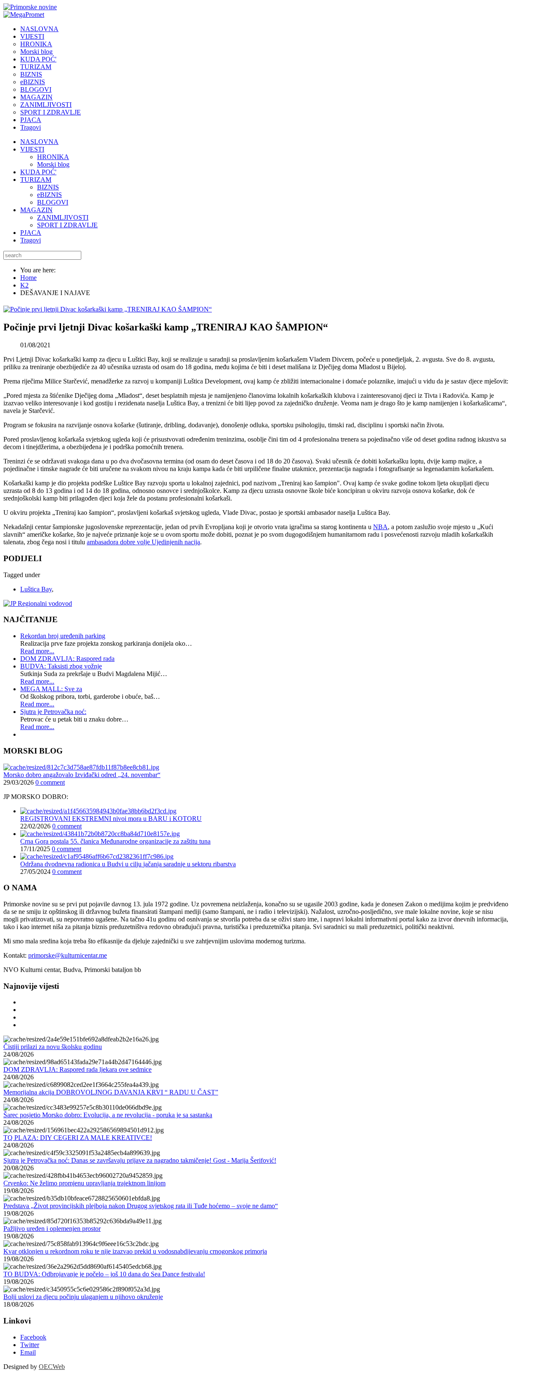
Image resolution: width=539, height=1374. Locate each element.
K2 (24, 285)
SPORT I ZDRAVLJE (67, 225)
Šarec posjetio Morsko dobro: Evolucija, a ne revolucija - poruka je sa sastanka (107, 1114)
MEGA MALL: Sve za (51, 688)
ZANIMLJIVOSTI (62, 217)
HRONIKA (53, 156)
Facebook (33, 1337)
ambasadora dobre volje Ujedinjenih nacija (143, 542)
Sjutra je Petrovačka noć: (53, 711)
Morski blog (53, 164)
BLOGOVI (52, 202)
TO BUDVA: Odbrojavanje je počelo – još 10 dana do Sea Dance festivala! (104, 1274)
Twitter (29, 1344)
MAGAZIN (36, 209)
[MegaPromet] (23, 14)
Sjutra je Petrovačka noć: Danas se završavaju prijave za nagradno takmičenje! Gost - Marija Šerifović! (139, 1160)
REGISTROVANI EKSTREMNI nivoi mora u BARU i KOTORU (111, 818)
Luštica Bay (36, 589)
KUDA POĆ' (38, 172)
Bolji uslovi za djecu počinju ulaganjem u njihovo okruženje (83, 1296)
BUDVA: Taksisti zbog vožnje (61, 666)
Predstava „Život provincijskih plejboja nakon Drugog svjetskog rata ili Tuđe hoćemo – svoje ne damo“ (140, 1205)
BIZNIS (48, 187)
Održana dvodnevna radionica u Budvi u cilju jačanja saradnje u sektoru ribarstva (128, 864)
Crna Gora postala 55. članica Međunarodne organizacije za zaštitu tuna (115, 841)
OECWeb (52, 1366)
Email (28, 1352)
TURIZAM (35, 179)
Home (28, 277)
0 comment (50, 782)
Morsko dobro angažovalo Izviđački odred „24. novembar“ (81, 774)
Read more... (37, 651)
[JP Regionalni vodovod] (37, 603)
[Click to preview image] (107, 309)
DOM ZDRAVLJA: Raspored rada (67, 658)
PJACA (30, 232)
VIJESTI (32, 149)
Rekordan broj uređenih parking (62, 635)
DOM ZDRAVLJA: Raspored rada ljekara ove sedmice (77, 1069)
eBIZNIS (49, 194)
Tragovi (30, 240)
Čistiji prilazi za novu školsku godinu (52, 1046)
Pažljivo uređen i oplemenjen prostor (52, 1228)
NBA (380, 526)
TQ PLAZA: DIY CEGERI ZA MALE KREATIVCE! (77, 1137)
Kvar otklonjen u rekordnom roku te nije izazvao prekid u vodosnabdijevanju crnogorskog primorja (135, 1251)
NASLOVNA (39, 141)
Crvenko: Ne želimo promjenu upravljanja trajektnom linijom (84, 1183)
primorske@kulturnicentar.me (67, 955)
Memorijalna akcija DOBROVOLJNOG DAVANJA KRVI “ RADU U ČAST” (110, 1092)
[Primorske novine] (30, 7)
